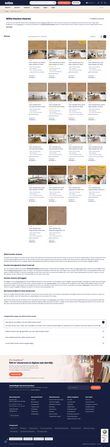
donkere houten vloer (15, 270)
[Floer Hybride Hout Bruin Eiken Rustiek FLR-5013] (57, 175)
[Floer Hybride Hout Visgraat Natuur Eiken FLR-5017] (96, 175)
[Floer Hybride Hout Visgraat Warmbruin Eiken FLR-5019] (37, 215)
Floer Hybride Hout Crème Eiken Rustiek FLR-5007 (96, 106)
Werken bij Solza (89, 409)
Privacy (99, 444)
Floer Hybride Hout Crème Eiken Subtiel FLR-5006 (77, 106)
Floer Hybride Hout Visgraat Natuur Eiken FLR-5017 (96, 189)
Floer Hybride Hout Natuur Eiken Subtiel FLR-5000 (37, 63)
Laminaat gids (71, 402)
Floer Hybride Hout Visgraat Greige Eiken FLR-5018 (57, 229)
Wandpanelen (35, 404)
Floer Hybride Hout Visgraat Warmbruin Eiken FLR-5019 (37, 229)
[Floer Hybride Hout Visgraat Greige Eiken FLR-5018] (57, 215)
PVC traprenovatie (42, 431)
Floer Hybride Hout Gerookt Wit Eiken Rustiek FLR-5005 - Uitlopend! (57, 106)
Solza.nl (44, 23)
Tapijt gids (70, 404)
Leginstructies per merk (73, 419)
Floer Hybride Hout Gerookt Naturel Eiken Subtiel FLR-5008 (36, 148)
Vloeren (33, 399)
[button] (105, 3)
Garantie (51, 411)
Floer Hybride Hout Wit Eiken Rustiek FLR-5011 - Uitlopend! (95, 148)
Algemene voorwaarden (89, 444)
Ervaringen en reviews (91, 404)
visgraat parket (51, 283)
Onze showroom (90, 402)
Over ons (87, 399)
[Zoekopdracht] (54, 3)
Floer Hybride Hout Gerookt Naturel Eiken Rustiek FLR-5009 (56, 148)
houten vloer (20, 281)
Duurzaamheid (89, 411)
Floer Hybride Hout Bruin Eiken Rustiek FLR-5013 (56, 189)
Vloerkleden (34, 409)
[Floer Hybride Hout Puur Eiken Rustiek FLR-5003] (96, 49)
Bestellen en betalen (55, 404)
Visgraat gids (70, 407)
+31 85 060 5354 (13, 409)
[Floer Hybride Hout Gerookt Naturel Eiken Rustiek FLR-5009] (57, 134)
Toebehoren (34, 411)
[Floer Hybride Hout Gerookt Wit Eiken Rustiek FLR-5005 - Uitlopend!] (57, 92)
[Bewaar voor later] (102, 3)
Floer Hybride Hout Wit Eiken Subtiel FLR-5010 (76, 148)
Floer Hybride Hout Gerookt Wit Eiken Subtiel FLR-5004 (37, 106)
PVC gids (69, 399)
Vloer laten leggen (54, 402)
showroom (21, 24)
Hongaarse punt (33, 428)
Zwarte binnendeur (76, 428)
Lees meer (9, 27)
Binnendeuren (35, 402)
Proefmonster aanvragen (56, 399)
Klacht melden (53, 414)
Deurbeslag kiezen (72, 416)
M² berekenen (71, 411)
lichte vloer (79, 268)
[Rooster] (104, 36)
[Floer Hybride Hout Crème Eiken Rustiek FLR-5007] (96, 92)
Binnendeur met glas (89, 428)
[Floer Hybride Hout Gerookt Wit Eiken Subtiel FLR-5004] (37, 92)
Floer (30, 60)
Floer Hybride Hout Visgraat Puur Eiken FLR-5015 (76, 189)
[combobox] (42, 3)
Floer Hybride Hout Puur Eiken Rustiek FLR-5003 (95, 63)
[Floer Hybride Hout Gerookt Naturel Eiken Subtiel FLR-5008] (37, 134)
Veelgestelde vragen (55, 416)
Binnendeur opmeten (73, 414)
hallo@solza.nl (13, 411)
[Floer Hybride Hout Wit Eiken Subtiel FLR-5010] (77, 134)
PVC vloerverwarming (46, 428)
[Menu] (107, 430)
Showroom (76, 3)
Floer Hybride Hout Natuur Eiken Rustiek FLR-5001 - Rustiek (57, 63)
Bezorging (52, 407)
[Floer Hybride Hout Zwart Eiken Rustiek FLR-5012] (37, 175)
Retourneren (52, 409)
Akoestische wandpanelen (27, 431)
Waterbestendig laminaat (61, 428)
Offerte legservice (64, 3)
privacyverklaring (35, 389)
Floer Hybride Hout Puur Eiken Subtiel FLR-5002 (76, 63)
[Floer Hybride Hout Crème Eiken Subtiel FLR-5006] (77, 92)
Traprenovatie (35, 407)
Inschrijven (95, 387)
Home (6, 11)
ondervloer (86, 285)
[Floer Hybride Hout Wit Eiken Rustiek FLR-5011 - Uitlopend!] (96, 134)
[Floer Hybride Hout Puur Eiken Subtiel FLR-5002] (77, 49)
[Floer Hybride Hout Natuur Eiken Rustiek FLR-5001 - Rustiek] (57, 49)
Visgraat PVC (13, 428)
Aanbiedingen (35, 414)
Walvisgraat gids (71, 409)
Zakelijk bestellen (90, 407)
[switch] (104, 441)
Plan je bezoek (15, 374)
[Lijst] (101, 36)
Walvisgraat (23, 428)
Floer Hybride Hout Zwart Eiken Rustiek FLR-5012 (37, 189)
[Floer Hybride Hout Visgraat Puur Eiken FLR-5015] (77, 175)
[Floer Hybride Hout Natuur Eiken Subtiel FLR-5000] (37, 49)
